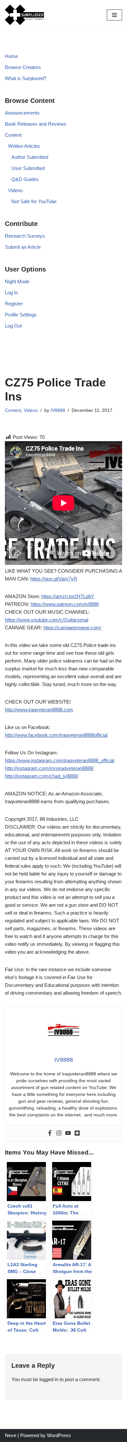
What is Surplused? (25, 78)
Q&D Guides (25, 179)
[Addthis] (77, 1133)
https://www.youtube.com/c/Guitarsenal (46, 620)
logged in (48, 1379)
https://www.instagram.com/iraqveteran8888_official (59, 760)
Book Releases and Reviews (35, 124)
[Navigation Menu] (114, 15)
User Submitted (28, 168)
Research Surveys (25, 236)
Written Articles (24, 146)
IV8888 (57, 410)
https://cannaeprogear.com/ (72, 627)
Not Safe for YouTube (34, 201)
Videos (15, 190)
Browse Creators (23, 67)
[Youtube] (68, 1133)
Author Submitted (29, 157)
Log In (11, 292)
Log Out (13, 326)
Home (11, 56)
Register (14, 303)
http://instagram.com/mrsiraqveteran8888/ (49, 768)
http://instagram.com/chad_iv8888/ (41, 776)
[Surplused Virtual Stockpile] (24, 15)
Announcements (22, 113)
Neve (10, 1435)
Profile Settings (21, 314)
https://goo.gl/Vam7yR (53, 578)
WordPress (59, 1435)
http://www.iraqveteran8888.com (39, 709)
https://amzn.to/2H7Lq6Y (67, 596)
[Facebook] (50, 1133)
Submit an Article (23, 247)
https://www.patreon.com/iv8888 (65, 604)
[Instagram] (59, 1133)
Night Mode (17, 281)
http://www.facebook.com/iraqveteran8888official (56, 735)
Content (13, 135)
